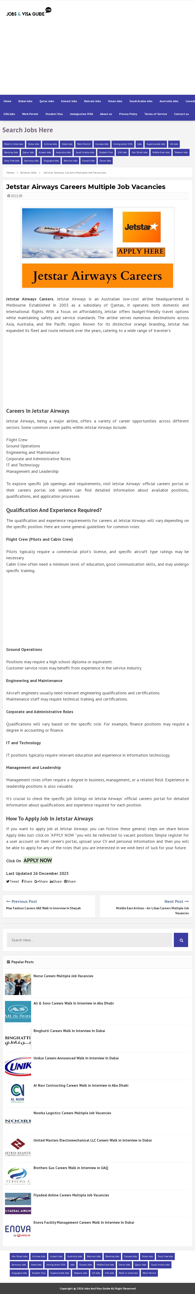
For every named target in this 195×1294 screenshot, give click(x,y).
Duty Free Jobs (11, 160)
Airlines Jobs (50, 144)
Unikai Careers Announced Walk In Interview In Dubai (76, 1058)
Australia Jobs (169, 101)
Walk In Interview (13, 144)
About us (106, 114)
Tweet (14, 881)
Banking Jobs (11, 152)
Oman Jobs (115, 101)
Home (7, 101)
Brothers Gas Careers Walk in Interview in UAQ (71, 1168)
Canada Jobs (102, 144)
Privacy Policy (128, 114)
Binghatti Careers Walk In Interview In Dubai (69, 1031)
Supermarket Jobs (155, 144)
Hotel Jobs (67, 144)
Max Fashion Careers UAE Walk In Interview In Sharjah (43, 908)
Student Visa (54, 114)
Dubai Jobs (25, 101)
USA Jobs (9, 114)
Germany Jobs (31, 160)
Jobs (139, 144)
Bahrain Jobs (92, 101)
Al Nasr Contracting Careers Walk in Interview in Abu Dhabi (81, 1085)
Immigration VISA (81, 114)
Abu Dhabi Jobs (139, 152)
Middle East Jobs (161, 152)
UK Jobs (174, 144)
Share (28, 881)
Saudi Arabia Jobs (140, 101)
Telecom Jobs (181, 152)
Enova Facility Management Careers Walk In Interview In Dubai (84, 1222)
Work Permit (30, 114)
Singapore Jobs (51, 160)
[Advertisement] (108, 57)
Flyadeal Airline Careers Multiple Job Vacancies (71, 1195)
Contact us (181, 114)
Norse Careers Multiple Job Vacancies (63, 976)
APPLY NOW (38, 860)
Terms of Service (155, 114)
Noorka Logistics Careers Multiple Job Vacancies (72, 1113)
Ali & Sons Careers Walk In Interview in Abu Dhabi (74, 1003)
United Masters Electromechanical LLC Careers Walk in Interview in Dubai (93, 1140)
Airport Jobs (45, 152)
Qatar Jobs (46, 101)
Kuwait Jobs (69, 101)
